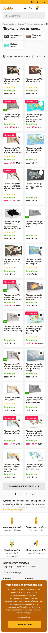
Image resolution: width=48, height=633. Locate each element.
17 (26, 494)
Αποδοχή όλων (24, 624)
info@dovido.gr (14, 572)
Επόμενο (33, 494)
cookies (25, 607)
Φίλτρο (9, 56)
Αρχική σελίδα (8, 24)
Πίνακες (20, 24)
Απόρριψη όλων (24, 617)
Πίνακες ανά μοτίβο (35, 24)
